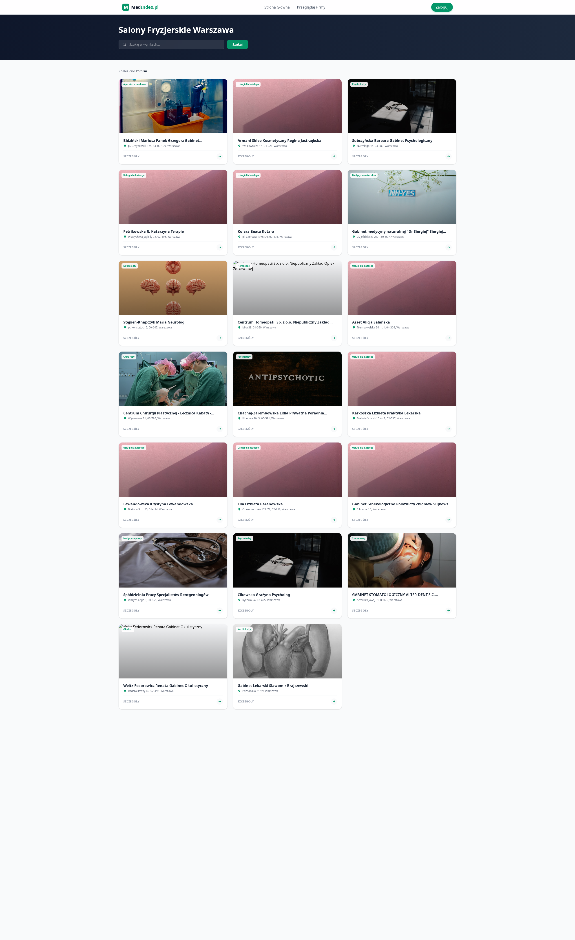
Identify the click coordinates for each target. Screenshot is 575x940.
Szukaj (237, 44)
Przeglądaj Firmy (311, 7)
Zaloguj (442, 7)
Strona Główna (277, 7)
